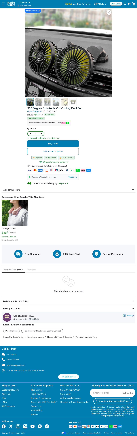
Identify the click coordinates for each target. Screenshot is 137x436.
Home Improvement (35, 337)
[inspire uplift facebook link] (4, 426)
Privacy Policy (129, 433)
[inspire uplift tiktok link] (47, 426)
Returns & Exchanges (41, 398)
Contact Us (36, 406)
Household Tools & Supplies (59, 337)
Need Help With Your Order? (44, 402)
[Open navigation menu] (3, 4)
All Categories (8, 406)
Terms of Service (116, 433)
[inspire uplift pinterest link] (40, 426)
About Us (6, 394)
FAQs (4, 402)
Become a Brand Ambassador (74, 402)
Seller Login (65, 394)
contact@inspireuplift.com (16, 365)
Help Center (36, 390)
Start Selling (116, 4)
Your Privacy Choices (73, 433)
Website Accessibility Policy (92, 433)
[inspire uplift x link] (11, 426)
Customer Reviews (10, 390)
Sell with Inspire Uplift (70, 390)
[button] (53, 177)
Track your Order (38, 394)
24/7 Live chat (12, 354)
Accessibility (36, 410)
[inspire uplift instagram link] (18, 426)
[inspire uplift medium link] (25, 426)
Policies (34, 414)
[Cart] (133, 3)
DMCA (106, 433)
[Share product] (108, 12)
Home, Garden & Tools (13, 337)
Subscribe (128, 393)
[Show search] (125, 3)
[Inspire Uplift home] (11, 4)
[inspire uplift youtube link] (33, 426)
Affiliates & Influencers (70, 398)
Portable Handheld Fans (86, 337)
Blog (4, 398)
